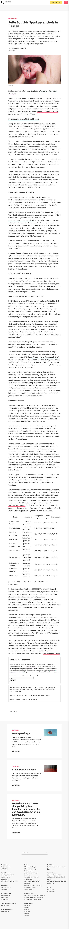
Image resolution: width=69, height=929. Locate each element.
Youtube (26, 910)
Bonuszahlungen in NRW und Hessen (23, 119)
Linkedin (26, 907)
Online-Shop (4, 899)
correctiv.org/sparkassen (51, 653)
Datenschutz (50, 891)
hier (48, 869)
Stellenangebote (29, 889)
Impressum (50, 889)
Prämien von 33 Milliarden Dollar (45, 357)
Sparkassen (12, 18)
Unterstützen (56, 2)
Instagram (27, 905)
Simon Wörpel (24, 48)
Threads (26, 914)
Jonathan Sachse (15, 48)
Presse (49, 887)
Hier (25, 895)
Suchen (12, 680)
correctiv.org (6, 2)
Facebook (27, 912)
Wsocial (26, 916)
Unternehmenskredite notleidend (21, 220)
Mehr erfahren (5, 912)
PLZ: (11, 678)
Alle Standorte (5, 905)
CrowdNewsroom (31, 666)
